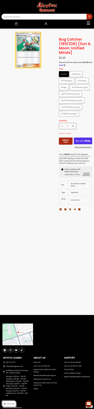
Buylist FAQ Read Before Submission (77, 376)
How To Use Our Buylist (72, 362)
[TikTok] (21, 350)
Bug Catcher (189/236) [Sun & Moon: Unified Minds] (75, 46)
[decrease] (62, 126)
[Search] (90, 17)
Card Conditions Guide (72, 373)
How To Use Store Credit (73, 366)
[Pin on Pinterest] (70, 209)
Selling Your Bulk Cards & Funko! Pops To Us (45, 384)
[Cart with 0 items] (16, 23)
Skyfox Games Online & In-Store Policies (45, 370)
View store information (86, 174)
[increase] (73, 126)
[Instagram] (10, 350)
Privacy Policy (69, 369)
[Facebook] (4, 350)
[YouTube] (16, 350)
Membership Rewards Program (45, 375)
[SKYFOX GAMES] (47, 6)
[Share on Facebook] (61, 209)
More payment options (83, 147)
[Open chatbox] (88, 403)
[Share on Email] (79, 209)
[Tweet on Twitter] (65, 209)
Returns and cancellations (12, 407)
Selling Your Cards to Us (42, 379)
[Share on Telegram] (74, 209)
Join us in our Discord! (42, 366)
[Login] (45, 23)
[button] (16, 23)
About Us (37, 362)
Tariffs (36, 389)
